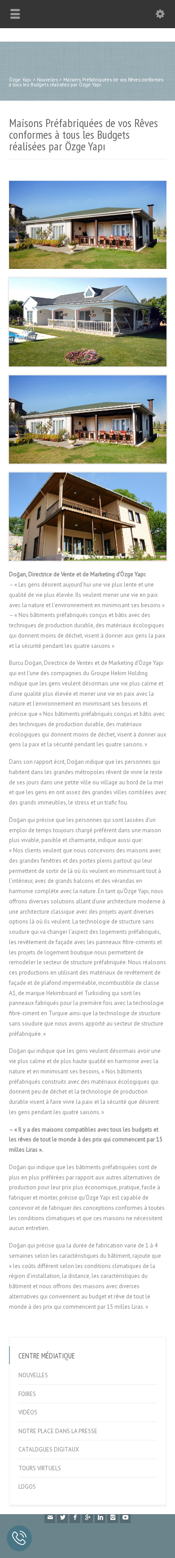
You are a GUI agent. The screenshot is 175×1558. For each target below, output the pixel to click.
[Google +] (87, 1517)
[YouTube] (125, 1517)
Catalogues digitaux (48, 1449)
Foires (27, 1394)
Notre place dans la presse (57, 1431)
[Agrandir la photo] (87, 181)
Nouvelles (33, 1375)
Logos (27, 1486)
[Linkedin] (100, 1517)
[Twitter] (62, 1517)
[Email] (49, 1517)
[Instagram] (112, 1517)
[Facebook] (75, 1517)
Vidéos (27, 1412)
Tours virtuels (39, 1468)
